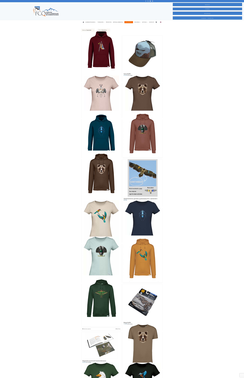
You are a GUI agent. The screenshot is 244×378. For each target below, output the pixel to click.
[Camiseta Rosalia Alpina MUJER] (143, 220)
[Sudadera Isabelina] (101, 298)
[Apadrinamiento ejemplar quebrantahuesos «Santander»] (143, 178)
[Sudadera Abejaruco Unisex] (143, 258)
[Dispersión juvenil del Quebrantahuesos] (101, 345)
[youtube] (150, 1)
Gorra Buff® (127, 74)
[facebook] (145, 1)
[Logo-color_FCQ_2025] (46, 6)
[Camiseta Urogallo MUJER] (101, 256)
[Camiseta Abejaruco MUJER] (101, 220)
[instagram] (152, 1)
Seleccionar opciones (87, 328)
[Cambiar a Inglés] (160, 22)
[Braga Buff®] (143, 302)
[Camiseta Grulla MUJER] (101, 95)
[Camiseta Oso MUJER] (143, 95)
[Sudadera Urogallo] (143, 133)
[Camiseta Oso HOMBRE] (143, 344)
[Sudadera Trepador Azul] (101, 49)
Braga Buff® (127, 322)
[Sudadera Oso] (101, 173)
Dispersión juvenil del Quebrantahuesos (94, 361)
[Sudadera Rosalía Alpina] (101, 133)
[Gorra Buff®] (143, 53)
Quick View (118, 328)
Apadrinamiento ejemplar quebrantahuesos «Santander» (141, 198)
